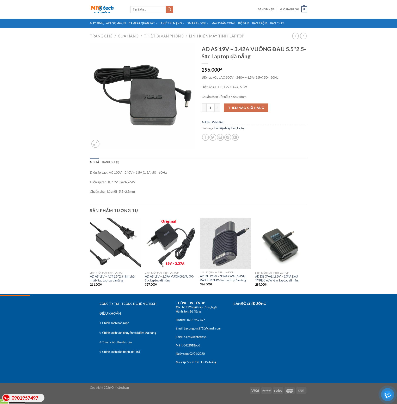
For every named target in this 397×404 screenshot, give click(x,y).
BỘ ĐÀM (243, 23)
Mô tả (94, 162)
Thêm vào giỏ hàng (246, 107)
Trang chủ (101, 36)
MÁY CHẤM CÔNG (223, 23)
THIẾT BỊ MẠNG (171, 23)
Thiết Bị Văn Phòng (164, 36)
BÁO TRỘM (259, 23)
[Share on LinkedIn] (235, 137)
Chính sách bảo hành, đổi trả (121, 352)
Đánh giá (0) (110, 162)
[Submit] (169, 9)
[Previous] (90, 256)
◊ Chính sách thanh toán (115, 342)
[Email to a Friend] (220, 137)
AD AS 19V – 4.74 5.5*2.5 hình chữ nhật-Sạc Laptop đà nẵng (112, 278)
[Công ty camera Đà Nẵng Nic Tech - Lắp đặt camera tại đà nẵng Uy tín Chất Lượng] (107, 9)
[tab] (94, 162)
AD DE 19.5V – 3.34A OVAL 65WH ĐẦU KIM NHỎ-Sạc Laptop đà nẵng (223, 278)
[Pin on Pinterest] (227, 137)
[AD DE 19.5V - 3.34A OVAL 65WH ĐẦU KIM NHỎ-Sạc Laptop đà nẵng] (225, 243)
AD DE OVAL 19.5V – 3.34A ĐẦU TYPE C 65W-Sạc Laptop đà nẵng (277, 278)
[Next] (306, 256)
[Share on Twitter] (212, 137)
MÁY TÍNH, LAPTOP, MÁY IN (108, 23)
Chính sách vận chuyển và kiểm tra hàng (129, 332)
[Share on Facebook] (205, 137)
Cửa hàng (128, 36)
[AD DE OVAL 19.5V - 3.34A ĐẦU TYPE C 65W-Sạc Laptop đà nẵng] (280, 243)
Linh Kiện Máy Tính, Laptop (216, 36)
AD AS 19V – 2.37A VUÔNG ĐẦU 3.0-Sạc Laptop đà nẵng (169, 278)
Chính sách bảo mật (115, 323)
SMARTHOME (196, 23)
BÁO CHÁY (277, 23)
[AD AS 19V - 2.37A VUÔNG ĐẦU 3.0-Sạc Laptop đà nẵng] (170, 243)
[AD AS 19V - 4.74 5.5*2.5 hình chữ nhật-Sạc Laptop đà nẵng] (115, 243)
